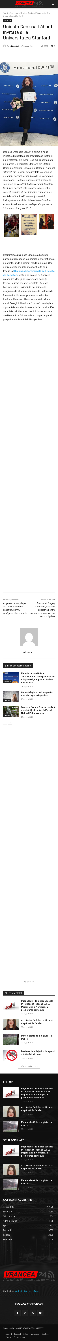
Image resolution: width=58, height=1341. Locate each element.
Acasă (5, 13)
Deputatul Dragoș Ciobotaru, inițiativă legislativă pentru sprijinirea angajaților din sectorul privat (42, 610)
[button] (5, 4)
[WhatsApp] (37, 54)
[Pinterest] (30, 54)
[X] (23, 54)
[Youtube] (40, 1313)
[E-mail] (44, 54)
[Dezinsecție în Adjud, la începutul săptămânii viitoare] (11, 1055)
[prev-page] (5, 723)
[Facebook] (16, 54)
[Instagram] (25, 1313)
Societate (14, 13)
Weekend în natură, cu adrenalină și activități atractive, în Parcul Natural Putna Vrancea (38, 710)
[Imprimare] (51, 54)
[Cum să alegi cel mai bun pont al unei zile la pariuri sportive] (11, 696)
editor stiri (14, 46)
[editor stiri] (5, 46)
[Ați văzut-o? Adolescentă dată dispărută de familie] (11, 1024)
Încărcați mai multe (28, 1066)
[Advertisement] (29, 451)
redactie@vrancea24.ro (27, 1291)
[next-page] (10, 723)
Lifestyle (7, 700)
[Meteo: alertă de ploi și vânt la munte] (11, 1039)
